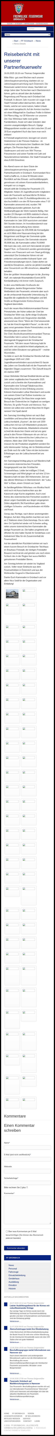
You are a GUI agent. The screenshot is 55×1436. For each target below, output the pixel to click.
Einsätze (13, 1285)
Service (26, 1419)
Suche (10, 23)
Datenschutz (42, 23)
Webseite (8, 1166)
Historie (12, 1288)
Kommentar (9, 1193)
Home (6, 1414)
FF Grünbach (27, 41)
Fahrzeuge (13, 1272)
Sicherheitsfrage (11, 1178)
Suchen (50, 29)
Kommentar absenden (16, 1248)
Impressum (29, 23)
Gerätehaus (14, 1278)
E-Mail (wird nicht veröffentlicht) (17, 1154)
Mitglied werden (12, 1419)
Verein (31, 1414)
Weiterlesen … (15, 1321)
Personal (13, 1268)
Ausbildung (14, 1282)
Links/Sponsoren (12, 1421)
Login (37, 1421)
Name (8, 1143)
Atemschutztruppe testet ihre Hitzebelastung (29, 1329)
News (38, 41)
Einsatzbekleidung (17, 1275)
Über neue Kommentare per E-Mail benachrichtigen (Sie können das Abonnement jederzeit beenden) (24, 1234)
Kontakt (27, 1421)
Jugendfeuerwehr (13, 1416)
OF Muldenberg (32, 1416)
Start (16, 41)
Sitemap (18, 23)
